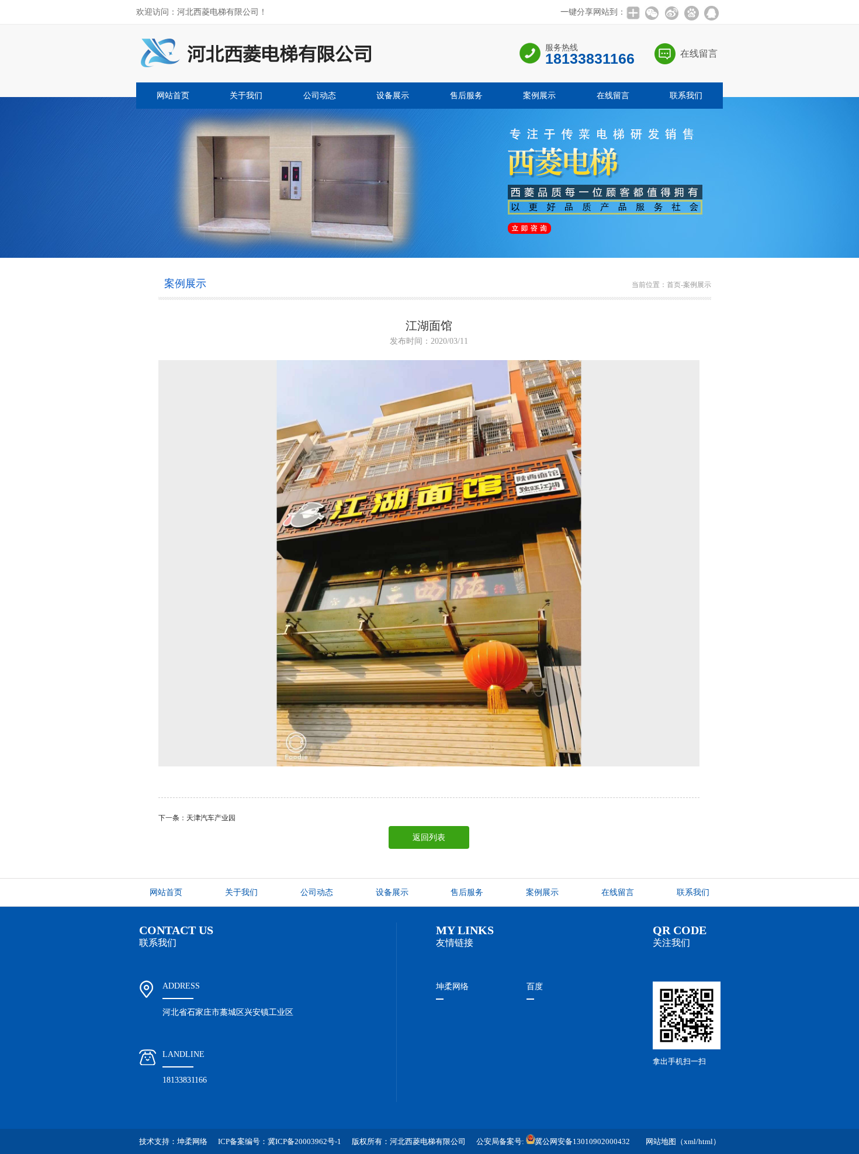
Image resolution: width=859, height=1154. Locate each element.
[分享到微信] (651, 13)
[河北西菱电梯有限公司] (254, 79)
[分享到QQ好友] (711, 13)
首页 (674, 285)
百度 (535, 986)
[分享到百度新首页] (691, 13)
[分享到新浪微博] (671, 13)
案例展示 (539, 95)
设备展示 (392, 95)
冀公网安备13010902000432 (582, 1141)
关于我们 (246, 95)
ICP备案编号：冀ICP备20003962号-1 (279, 1141)
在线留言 (699, 53)
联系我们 (686, 95)
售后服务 (466, 95)
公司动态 (319, 95)
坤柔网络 (452, 986)
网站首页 (173, 95)
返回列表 (429, 837)
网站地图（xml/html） (683, 1141)
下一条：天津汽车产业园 (196, 818)
